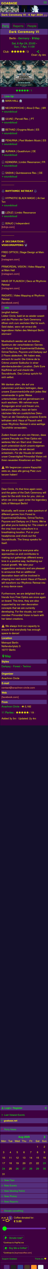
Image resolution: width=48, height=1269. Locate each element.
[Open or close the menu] (45, 2)
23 (44, 1163)
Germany (23, 38)
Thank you (39, 1258)
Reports (18, 26)
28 (30, 1168)
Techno (27, 666)
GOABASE (9, 3)
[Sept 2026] (45, 1137)
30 (44, 1168)
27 (24, 1168)
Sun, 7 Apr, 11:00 (24, 46)
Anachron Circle (10, 706)
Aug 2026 (24, 1137)
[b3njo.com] (8, 227)
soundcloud (10, 111)
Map (36, 38)
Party (5, 26)
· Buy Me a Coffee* (17, 1248)
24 (3, 1168)
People (31, 26)
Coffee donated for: (24, 1217)
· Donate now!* (15, 1237)
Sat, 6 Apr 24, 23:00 (23, 43)
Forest (16, 666)
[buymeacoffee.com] (23, 1252)
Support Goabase (9, 1258)
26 (17, 1168)
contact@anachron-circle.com (18, 687)
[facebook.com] (10, 302)
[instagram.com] (10, 259)
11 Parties (8, 712)
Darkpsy (6, 666)
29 (37, 1168)
